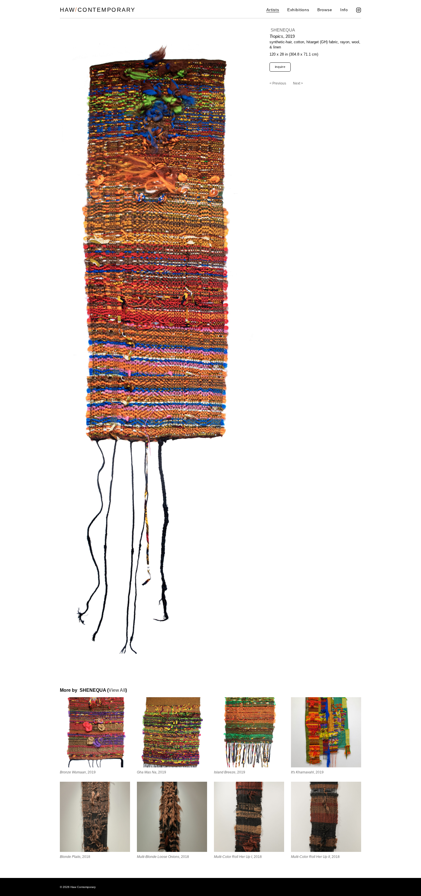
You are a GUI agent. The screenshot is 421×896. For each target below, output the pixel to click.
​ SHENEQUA (282, 29)
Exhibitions (298, 10)
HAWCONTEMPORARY (97, 10)
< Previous (277, 83)
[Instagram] (358, 10)
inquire (280, 66)
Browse (324, 10)
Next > (298, 83)
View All (117, 690)
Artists (272, 10)
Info (344, 10)
